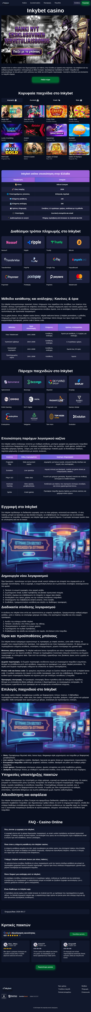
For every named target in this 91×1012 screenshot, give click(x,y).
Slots (77, 100)
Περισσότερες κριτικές (45, 967)
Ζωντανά (33, 100)
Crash (55, 100)
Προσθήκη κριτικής (79, 934)
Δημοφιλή (10, 100)
